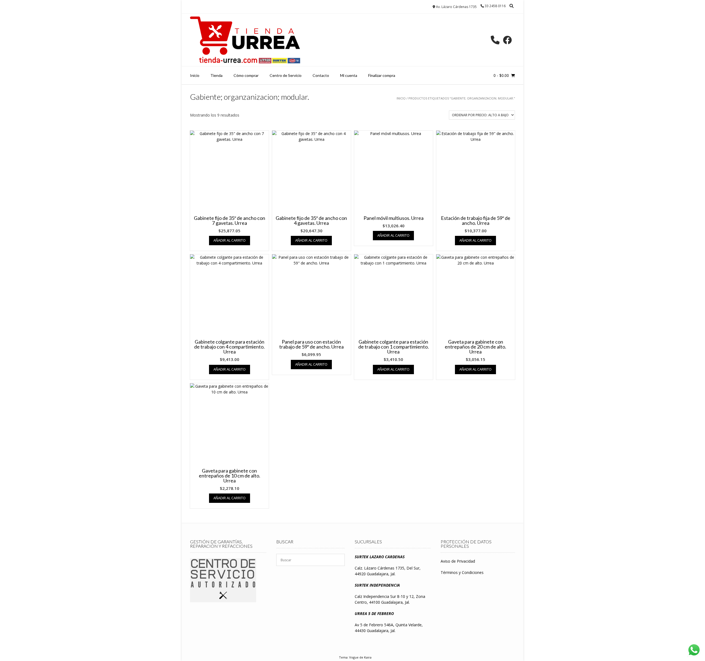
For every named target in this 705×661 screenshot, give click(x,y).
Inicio (194, 75)
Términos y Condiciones (462, 572)
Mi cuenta (348, 75)
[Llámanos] (495, 40)
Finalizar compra (381, 75)
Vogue (354, 657)
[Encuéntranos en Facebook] (507, 40)
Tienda (216, 75)
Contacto (321, 75)
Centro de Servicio (286, 75)
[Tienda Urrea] (245, 40)
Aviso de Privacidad (458, 561)
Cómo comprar (246, 75)
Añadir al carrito (229, 240)
